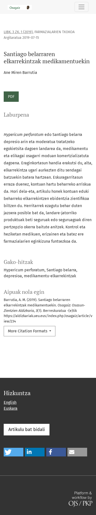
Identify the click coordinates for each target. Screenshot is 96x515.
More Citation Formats (28, 331)
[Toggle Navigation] (81, 7)
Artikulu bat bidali (26, 429)
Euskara (10, 408)
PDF (11, 96)
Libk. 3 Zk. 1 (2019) (18, 32)
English (10, 402)
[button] (13, 452)
